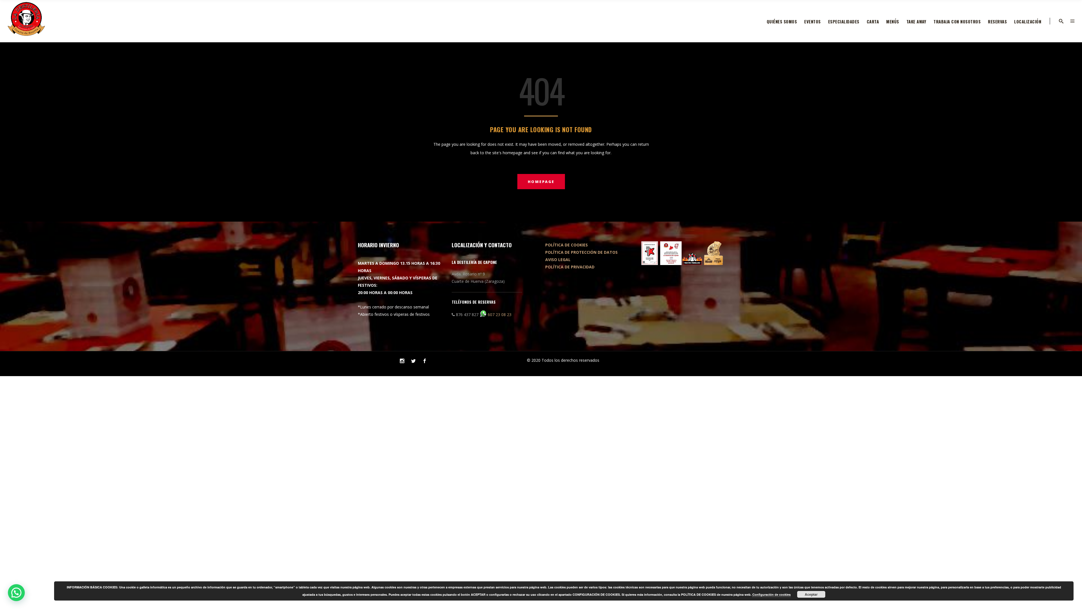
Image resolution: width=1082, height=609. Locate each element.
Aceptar (811, 594)
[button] (16, 592)
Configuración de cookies (771, 594)
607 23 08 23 (499, 314)
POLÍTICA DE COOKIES (566, 245)
